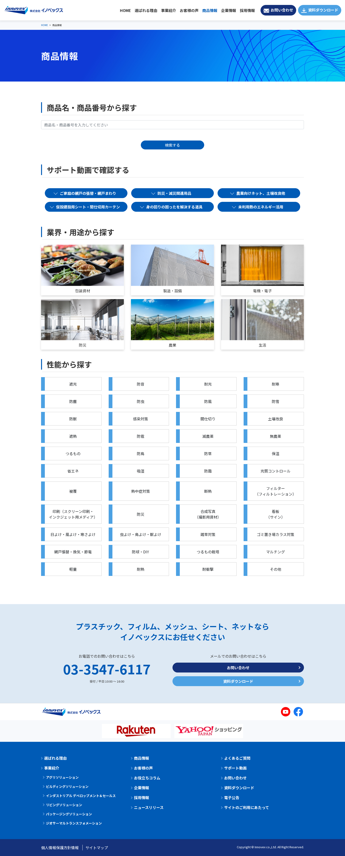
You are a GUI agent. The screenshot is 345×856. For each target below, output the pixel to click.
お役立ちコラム (147, 778)
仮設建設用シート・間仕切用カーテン (88, 207)
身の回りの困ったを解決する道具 (174, 207)
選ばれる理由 (146, 10)
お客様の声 (189, 10)
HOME (125, 10)
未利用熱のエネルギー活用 (260, 207)
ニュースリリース (149, 807)
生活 (262, 345)
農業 (172, 345)
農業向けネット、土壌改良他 (260, 193)
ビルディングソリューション (67, 786)
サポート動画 (235, 768)
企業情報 (228, 10)
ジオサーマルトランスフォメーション (74, 823)
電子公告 (231, 797)
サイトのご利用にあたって (246, 807)
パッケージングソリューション (69, 814)
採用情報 (247, 10)
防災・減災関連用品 (174, 193)
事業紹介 (168, 10)
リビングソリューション (64, 804)
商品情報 (209, 10)
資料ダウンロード (323, 10)
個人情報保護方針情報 (60, 847)
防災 (82, 345)
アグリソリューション (62, 777)
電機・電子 (262, 290)
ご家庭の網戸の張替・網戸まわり (88, 193)
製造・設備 (172, 290)
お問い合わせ (282, 10)
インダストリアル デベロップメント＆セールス (81, 795)
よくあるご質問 (237, 758)
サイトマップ (96, 847)
